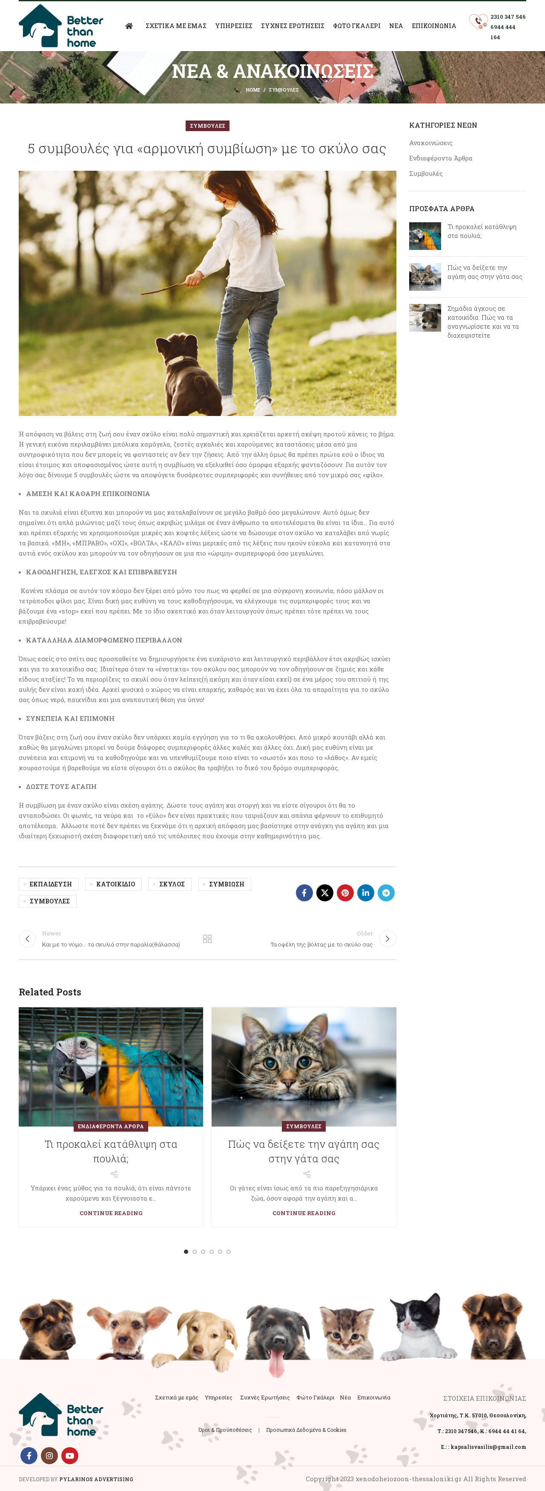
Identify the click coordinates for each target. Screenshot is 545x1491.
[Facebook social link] (304, 892)
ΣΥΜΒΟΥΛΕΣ (50, 901)
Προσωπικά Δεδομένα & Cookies (306, 1429)
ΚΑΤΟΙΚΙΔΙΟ (115, 884)
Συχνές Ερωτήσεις (265, 1397)
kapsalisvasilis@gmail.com (488, 1446)
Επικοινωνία (373, 1397)
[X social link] (324, 892)
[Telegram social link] (386, 892)
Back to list (207, 938)
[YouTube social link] (69, 1455)
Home (253, 89)
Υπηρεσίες (218, 1397)
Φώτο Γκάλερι (315, 1397)
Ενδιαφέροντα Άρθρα (111, 1126)
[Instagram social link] (49, 1455)
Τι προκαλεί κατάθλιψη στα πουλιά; (111, 1151)
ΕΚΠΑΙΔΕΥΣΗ (51, 884)
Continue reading (111, 1213)
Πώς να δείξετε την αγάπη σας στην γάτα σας (303, 1151)
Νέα (345, 1397)
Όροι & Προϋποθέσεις (225, 1429)
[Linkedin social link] (365, 892)
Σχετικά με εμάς (176, 1397)
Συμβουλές (284, 89)
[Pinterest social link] (345, 892)
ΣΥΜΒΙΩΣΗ (226, 884)
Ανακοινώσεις (431, 142)
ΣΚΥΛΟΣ (172, 884)
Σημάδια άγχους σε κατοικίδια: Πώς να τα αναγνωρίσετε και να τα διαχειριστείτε (483, 321)
